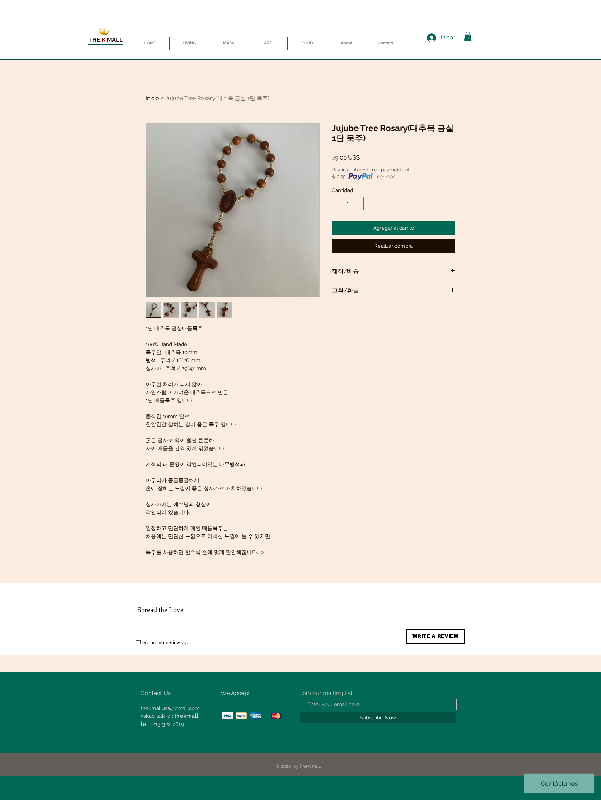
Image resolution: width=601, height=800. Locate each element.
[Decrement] (337, 203)
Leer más (384, 176)
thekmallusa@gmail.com (170, 708)
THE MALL (105, 39)
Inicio (152, 98)
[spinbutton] (348, 203)
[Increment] (358, 203)
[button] (468, 36)
